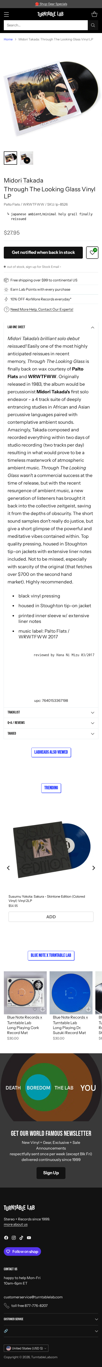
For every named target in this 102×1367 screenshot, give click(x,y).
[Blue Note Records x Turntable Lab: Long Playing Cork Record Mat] (25, 992)
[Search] (93, 25)
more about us (16, 1224)
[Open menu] (6, 14)
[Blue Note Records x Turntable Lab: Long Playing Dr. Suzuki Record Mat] (71, 992)
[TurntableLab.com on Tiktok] (21, 1238)
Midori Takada (23, 180)
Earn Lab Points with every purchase (40, 289)
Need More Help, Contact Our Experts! (41, 309)
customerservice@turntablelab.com (33, 1297)
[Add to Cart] (43, 1009)
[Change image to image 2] (26, 158)
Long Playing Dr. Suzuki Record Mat (69, 1030)
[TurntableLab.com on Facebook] (6, 1238)
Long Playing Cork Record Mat (23, 1030)
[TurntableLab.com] (51, 14)
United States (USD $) (27, 1348)
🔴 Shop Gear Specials (51, 4)
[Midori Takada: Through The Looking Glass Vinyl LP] (51, 96)
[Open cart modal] (94, 14)
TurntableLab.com (44, 1357)
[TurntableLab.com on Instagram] (14, 1238)
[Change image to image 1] (10, 158)
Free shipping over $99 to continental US (43, 280)
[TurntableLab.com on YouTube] (29, 1238)
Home (8, 39)
